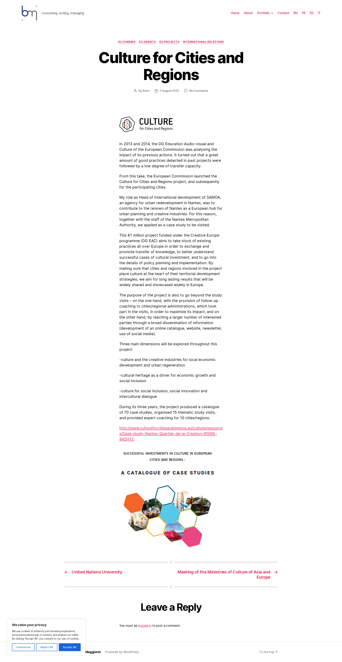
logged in (145, 625)
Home (235, 13)
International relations (203, 41)
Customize (23, 647)
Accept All (69, 647)
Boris (146, 90)
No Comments (198, 90)
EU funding (127, 41)
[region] (46, 637)
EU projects (169, 41)
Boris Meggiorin (88, 652)
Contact (283, 13)
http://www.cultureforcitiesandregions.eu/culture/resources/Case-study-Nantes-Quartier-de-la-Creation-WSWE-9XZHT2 (170, 433)
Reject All (46, 647)
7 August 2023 (169, 90)
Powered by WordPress (122, 652)
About (248, 13)
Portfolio (263, 13)
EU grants (147, 41)
